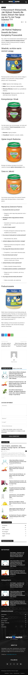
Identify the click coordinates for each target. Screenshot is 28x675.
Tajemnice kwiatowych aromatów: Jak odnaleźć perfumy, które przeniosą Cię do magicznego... (17, 482)
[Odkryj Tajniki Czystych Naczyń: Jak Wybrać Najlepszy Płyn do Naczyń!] (2, 510)
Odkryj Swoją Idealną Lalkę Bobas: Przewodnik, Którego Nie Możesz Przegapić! (20, 345)
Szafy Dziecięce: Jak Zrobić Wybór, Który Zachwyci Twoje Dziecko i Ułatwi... (17, 496)
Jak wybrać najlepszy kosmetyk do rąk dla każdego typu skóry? (6, 345)
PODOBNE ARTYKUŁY (6, 368)
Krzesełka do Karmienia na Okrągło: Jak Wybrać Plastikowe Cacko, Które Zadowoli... (17, 489)
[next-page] (4, 398)
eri (4, 22)
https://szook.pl (14, 361)
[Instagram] (17, 664)
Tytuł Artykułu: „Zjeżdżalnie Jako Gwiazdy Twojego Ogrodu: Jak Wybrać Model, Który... (13, 447)
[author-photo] (14, 358)
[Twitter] (5, 25)
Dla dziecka (10, 5)
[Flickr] (14, 664)
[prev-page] (2, 398)
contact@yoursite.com (12, 654)
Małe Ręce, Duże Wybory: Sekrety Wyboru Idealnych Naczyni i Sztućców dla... (17, 503)
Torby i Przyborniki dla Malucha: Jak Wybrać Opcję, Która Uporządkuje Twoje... (17, 475)
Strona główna (4, 5)
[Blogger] (7, 664)
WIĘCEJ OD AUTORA (17, 368)
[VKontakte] (20, 664)
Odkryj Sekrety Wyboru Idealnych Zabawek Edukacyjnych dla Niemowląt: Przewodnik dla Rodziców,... (17, 462)
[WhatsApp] (12, 25)
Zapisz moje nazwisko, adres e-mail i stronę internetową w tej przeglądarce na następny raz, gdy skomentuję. (13, 431)
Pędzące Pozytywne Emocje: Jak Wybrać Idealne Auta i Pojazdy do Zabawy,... (16, 468)
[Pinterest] (9, 25)
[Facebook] (2, 25)
